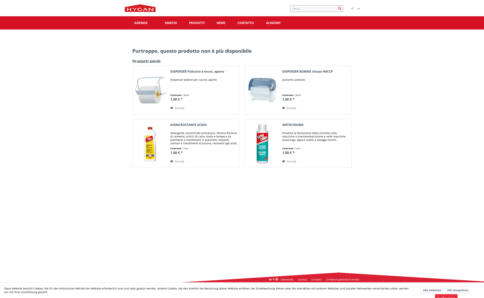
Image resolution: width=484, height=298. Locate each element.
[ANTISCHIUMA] (262, 143)
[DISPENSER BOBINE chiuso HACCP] (262, 90)
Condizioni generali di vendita (342, 279)
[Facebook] (277, 280)
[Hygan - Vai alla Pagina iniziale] (140, 9)
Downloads (287, 279)
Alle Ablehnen (432, 290)
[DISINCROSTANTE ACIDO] (150, 143)
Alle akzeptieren (457, 290)
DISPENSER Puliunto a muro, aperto (197, 72)
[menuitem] (318, 8)
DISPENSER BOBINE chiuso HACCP (307, 72)
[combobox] (353, 7)
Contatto (316, 279)
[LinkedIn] (270, 280)
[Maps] (273, 280)
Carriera (302, 279)
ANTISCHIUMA (292, 125)
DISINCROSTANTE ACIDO (188, 125)
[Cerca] (339, 8)
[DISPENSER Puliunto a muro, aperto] (150, 90)
